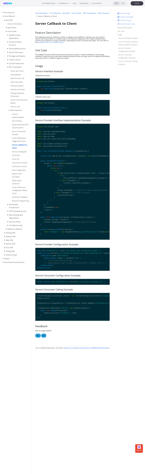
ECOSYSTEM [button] (96, 3)
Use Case (120, 31)
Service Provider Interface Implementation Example (128, 43)
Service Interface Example (128, 38)
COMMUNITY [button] (63, 3)
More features (104, 13)
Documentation (41, 13)
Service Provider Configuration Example (126, 49)
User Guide (76, 13)
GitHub (137, 3)
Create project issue (127, 24)
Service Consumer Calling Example (127, 62)
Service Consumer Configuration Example (126, 56)
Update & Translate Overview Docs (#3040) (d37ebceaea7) (86, 348)
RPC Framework (89, 13)
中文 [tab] (123, 3)
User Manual (55, 13)
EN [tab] (116, 3)
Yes (38, 335)
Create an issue (125, 20)
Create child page (126, 17)
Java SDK (66, 13)
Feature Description (124, 28)
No (44, 335)
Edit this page (125, 13)
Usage (119, 35)
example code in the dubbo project (50, 42)
